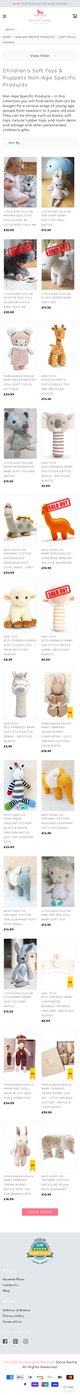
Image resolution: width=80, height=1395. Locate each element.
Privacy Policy (13, 1316)
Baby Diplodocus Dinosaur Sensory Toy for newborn (57, 558)
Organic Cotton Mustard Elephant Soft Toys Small (57, 823)
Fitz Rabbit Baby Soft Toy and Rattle (17, 1001)
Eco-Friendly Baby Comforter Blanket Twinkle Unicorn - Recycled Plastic (57, 1006)
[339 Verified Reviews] (40, 1266)
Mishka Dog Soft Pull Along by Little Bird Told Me (20, 220)
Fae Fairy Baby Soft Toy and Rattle (53, 220)
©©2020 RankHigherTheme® (29, 1362)
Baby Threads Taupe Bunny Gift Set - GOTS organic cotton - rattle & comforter (57, 1098)
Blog (6, 1291)
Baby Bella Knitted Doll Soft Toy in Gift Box (20, 384)
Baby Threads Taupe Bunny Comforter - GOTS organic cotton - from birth (56, 736)
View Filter (40, 56)
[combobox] (40, 30)
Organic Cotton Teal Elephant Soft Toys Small (20, 919)
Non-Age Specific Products (35, 37)
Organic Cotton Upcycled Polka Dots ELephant (55, 1184)
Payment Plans (13, 1279)
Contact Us (11, 1285)
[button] (11, 143)
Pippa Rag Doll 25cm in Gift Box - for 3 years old (18, 1093)
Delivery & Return (16, 1310)
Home (6, 37)
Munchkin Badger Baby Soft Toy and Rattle (19, 471)
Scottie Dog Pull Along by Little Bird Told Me (18, 302)
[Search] (7, 30)
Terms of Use (12, 1322)
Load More (40, 1212)
